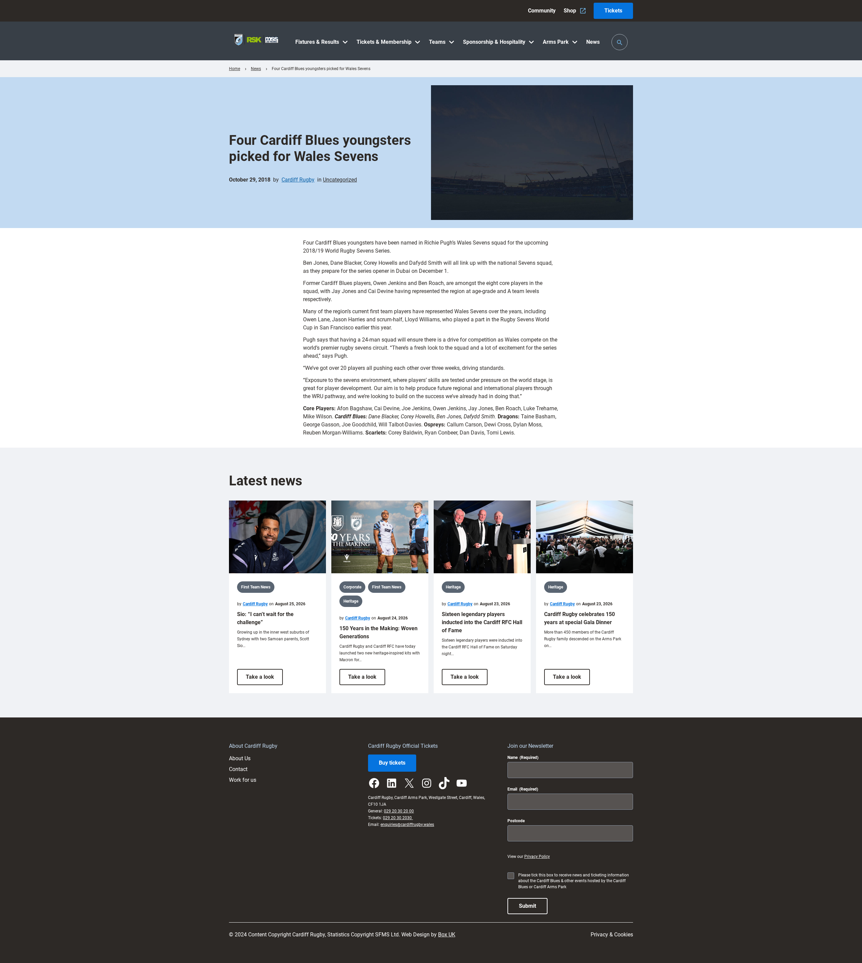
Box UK (446, 934)
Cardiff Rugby (297, 179)
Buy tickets (392, 763)
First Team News (255, 587)
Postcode (516, 820)
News (256, 68)
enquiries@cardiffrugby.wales (407, 824)
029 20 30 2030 (398, 817)
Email (522, 789)
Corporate (352, 587)
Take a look (264, 679)
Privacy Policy (537, 856)
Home (234, 68)
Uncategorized (340, 179)
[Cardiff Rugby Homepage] (256, 41)
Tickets (613, 10)
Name (522, 757)
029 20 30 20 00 (399, 811)
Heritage (350, 601)
